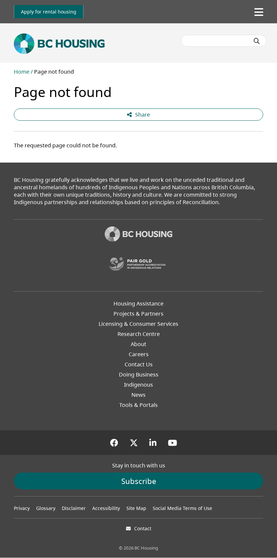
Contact (142, 528)
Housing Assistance (138, 303)
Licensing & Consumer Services (138, 323)
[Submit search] (257, 40)
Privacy (22, 508)
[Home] (138, 234)
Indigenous (138, 384)
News (138, 394)
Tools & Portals (138, 405)
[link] (48, 11)
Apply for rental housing (48, 11)
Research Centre (139, 334)
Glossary (45, 508)
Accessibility (106, 508)
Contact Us (139, 364)
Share (142, 114)
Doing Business (138, 374)
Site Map (136, 508)
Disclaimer (74, 508)
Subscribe (138, 481)
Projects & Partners (138, 313)
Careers (139, 354)
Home (21, 71)
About (138, 344)
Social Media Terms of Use (182, 508)
